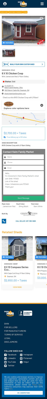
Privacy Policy (37, 385)
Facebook (12, 354)
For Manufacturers (15, 331)
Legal (7, 338)
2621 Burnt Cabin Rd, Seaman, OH (17, 90)
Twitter (11, 365)
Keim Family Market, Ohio (14, 87)
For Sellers (10, 327)
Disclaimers (10, 341)
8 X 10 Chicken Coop (12, 73)
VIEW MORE (17, 287)
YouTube (12, 361)
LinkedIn (12, 358)
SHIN (6, 323)
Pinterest (27, 358)
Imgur (26, 361)
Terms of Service (13, 334)
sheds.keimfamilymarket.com (15, 94)
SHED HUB (3, 12)
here (10, 389)
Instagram (28, 354)
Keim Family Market (15, 12)
